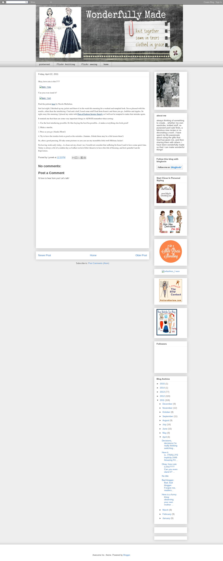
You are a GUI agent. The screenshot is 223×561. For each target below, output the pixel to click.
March (165, 510)
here (53, 104)
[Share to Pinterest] (84, 157)
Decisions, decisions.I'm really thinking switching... (169, 444)
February (167, 514)
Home (93, 255)
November (167, 408)
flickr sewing (89, 64)
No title (165, 476)
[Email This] (73, 157)
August (166, 420)
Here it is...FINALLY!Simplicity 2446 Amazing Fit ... (170, 456)
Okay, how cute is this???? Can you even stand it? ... (169, 468)
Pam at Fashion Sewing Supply (90, 114)
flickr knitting (66, 64)
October (166, 412)
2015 (162, 383)
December (167, 404)
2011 (162, 400)
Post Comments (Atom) (98, 263)
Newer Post (44, 255)
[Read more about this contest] (171, 271)
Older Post (141, 255)
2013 (162, 392)
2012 (162, 396)
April (164, 437)
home (106, 64)
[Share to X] (79, 157)
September (168, 416)
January (166, 518)
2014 (162, 388)
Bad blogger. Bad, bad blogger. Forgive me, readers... (169, 485)
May (164, 433)
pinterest (44, 64)
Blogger (126, 555)
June (165, 429)
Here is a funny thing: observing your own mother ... (169, 499)
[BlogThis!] (76, 157)
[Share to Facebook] (81, 157)
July (164, 424)
